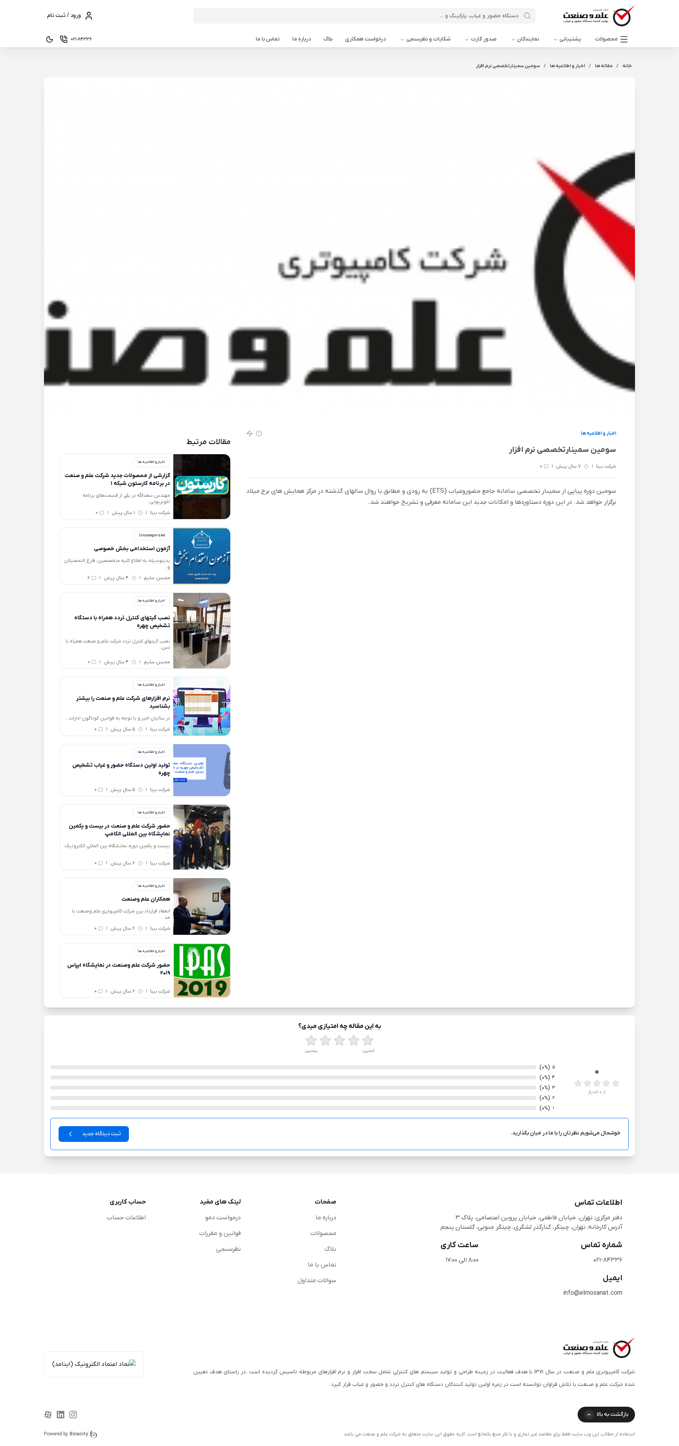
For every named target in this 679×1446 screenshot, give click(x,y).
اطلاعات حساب (126, 1218)
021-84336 (607, 1260)
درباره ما (301, 39)
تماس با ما (268, 39)
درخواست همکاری (365, 39)
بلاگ (327, 39)
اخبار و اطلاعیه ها (598, 433)
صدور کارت (484, 39)
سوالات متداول (316, 1281)
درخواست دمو (223, 1218)
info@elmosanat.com (592, 1293)
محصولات (606, 39)
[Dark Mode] (49, 39)
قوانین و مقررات (220, 1233)
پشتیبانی (570, 39)
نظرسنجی (228, 1249)
